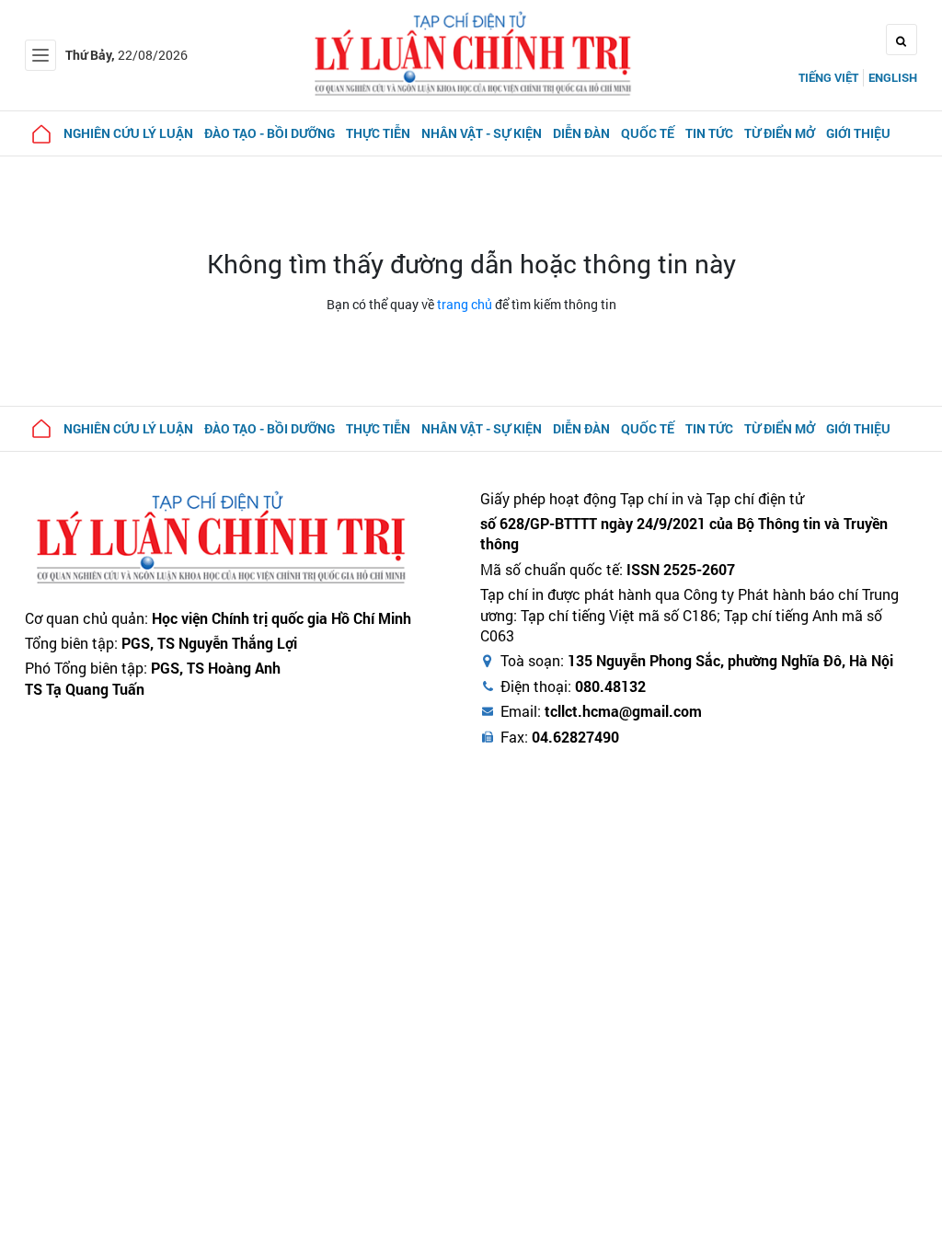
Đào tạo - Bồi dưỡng (269, 133)
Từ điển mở (779, 133)
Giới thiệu (858, 133)
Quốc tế (647, 133)
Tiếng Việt (828, 77)
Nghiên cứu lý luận (128, 133)
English (892, 77)
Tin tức (709, 133)
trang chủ (464, 304)
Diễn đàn (581, 133)
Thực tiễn (378, 133)
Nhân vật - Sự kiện (481, 133)
